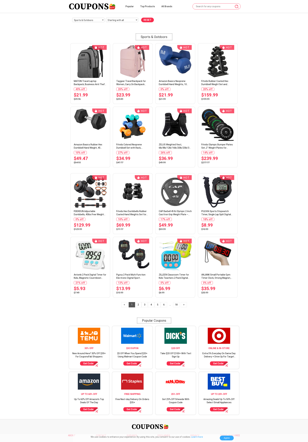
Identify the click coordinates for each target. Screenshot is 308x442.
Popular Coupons (154, 320)
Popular (129, 6)
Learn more (197, 437)
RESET (147, 19)
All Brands (166, 6)
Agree (227, 438)
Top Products (147, 6)
